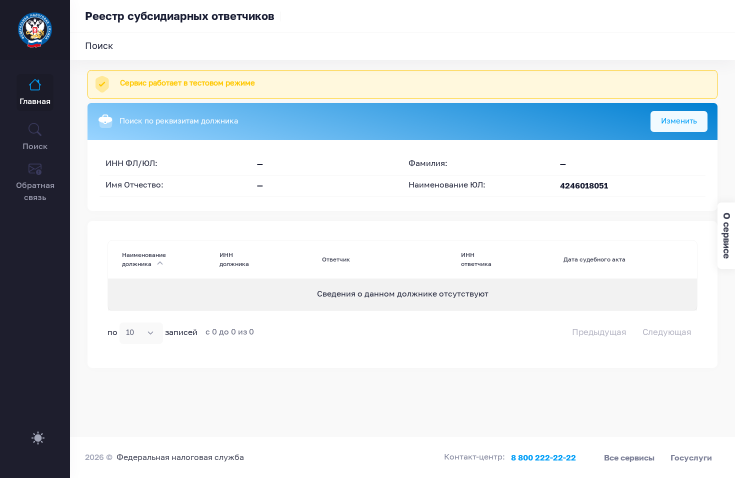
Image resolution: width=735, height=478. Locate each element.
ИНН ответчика (476, 259)
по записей (153, 333)
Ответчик (336, 259)
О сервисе (727, 235)
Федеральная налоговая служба (180, 458)
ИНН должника (234, 259)
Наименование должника (144, 259)
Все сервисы (629, 457)
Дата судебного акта (595, 259)
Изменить (679, 121)
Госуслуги (691, 457)
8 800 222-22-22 (543, 457)
